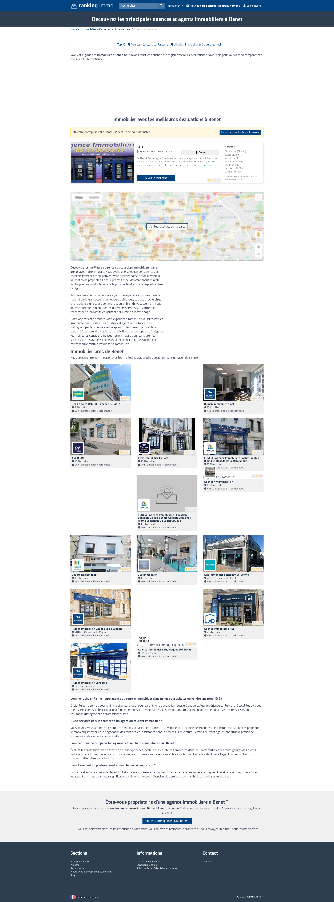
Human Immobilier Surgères (89, 683)
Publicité (74, 864)
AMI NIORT (78, 458)
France (74, 29)
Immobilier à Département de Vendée (106, 29)
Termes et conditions (148, 861)
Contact (207, 861)
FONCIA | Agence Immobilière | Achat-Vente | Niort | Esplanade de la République (231, 459)
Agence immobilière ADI (219, 629)
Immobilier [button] (174, 5)
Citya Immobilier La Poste (154, 458)
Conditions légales (147, 864)
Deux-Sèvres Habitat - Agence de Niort (96, 404)
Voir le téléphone (157, 178)
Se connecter (254, 5)
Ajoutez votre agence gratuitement (167, 821)
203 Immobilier (147, 574)
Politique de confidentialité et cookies (157, 868)
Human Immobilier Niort (219, 404)
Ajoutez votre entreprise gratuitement (214, 5)
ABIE (140, 147)
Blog (72, 875)
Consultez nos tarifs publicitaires (240, 132)
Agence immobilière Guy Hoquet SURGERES (165, 649)
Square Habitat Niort (85, 574)
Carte (201, 152)
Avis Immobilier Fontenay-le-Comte (226, 574)
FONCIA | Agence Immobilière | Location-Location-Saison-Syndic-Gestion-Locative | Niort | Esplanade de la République (164, 518)
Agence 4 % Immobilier (218, 482)
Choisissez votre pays (87, 897)
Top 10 (120, 44)
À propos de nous (80, 861)
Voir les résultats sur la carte (167, 226)
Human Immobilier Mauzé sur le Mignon (97, 629)
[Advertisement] (167, 88)
